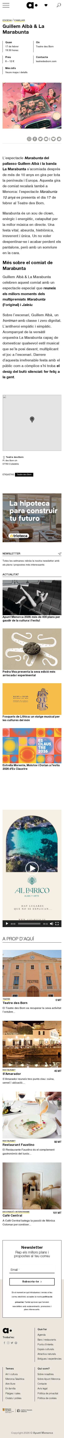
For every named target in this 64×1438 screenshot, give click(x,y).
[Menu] (6, 5)
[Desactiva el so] (51, 923)
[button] (32, 868)
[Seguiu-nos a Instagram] (8, 1343)
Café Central (12, 1215)
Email (15, 1270)
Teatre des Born (45, 46)
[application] (32, 868)
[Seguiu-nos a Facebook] (4, 1343)
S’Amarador (12, 1074)
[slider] (29, 924)
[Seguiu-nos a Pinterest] (16, 1343)
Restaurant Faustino (18, 1145)
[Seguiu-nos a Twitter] (12, 1343)
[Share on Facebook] (34, 139)
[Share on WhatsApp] (29, 139)
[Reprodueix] (7, 923)
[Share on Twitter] (40, 139)
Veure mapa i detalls (16, 72)
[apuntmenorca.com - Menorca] (32, 5)
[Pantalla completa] (57, 923)
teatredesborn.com (46, 61)
